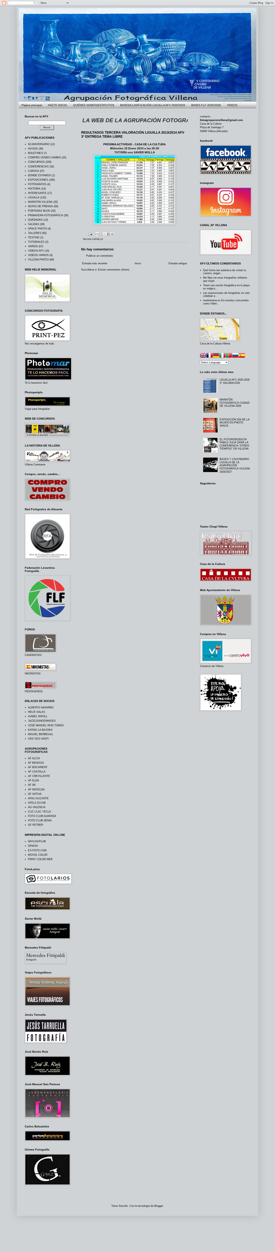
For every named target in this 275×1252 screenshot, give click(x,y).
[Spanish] (242, 356)
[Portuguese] (229, 356)
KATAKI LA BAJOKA (40, 729)
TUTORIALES (36, 241)
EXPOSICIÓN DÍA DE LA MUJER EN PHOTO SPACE (234, 422)
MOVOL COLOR (37, 854)
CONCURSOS (36, 161)
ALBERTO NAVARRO (41, 707)
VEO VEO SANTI (38, 738)
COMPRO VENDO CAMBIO (44, 157)
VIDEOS (232, 105)
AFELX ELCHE (37, 802)
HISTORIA (34, 188)
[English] (203, 356)
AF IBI (32, 784)
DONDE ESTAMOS (39, 175)
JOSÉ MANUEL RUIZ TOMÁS (46, 725)
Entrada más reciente (94, 263)
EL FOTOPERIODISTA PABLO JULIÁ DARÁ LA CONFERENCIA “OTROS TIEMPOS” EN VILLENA (234, 444)
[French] (209, 356)
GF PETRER (35, 824)
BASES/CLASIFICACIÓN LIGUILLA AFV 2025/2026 (152, 105)
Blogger (158, 1205)
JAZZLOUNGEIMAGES (42, 720)
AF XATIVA (34, 793)
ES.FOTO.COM (37, 850)
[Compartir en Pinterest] (112, 234)
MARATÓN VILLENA (40, 201)
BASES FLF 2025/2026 (206, 105)
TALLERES (34, 233)
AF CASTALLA (36, 771)
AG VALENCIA (36, 807)
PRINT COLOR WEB (40, 859)
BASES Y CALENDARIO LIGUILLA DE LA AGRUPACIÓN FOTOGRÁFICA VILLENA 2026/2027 (235, 465)
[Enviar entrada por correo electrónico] (90, 234)
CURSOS (33, 170)
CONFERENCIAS (38, 166)
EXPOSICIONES (38, 179)
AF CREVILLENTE (39, 776)
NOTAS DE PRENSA (40, 206)
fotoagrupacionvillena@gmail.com (221, 120)
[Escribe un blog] (101, 234)
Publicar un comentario (99, 255)
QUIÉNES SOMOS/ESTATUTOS (93, 105)
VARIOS (33, 246)
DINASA (33, 845)
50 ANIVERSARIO (39, 144)
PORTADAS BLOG (39, 210)
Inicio (138, 263)
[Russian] (235, 356)
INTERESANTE (37, 193)
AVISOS (33, 148)
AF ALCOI (34, 758)
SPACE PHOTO (37, 228)
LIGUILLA (97, 239)
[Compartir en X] (105, 234)
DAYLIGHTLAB (37, 841)
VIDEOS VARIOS (38, 255)
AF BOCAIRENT (38, 767)
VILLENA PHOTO (38, 259)
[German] (216, 356)
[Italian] (222, 356)
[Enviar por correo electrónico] (97, 234)
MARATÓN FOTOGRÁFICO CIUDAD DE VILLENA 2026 (234, 402)
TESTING (33, 237)
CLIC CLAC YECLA (39, 811)
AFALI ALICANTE (38, 798)
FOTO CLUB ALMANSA (42, 816)
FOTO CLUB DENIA (40, 820)
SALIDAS (33, 224)
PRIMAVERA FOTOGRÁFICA (45, 215)
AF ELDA (33, 780)
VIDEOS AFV (36, 250)
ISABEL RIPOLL (38, 716)
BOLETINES (35, 153)
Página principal (32, 105)
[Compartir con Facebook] (108, 234)
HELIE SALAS (36, 711)
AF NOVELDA (36, 789)
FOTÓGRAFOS (37, 184)
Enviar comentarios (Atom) (113, 269)
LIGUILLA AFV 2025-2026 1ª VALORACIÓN (235, 381)
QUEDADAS (35, 219)
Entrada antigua (178, 263)
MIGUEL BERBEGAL (40, 734)
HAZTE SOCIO (57, 105)
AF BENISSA (36, 762)
